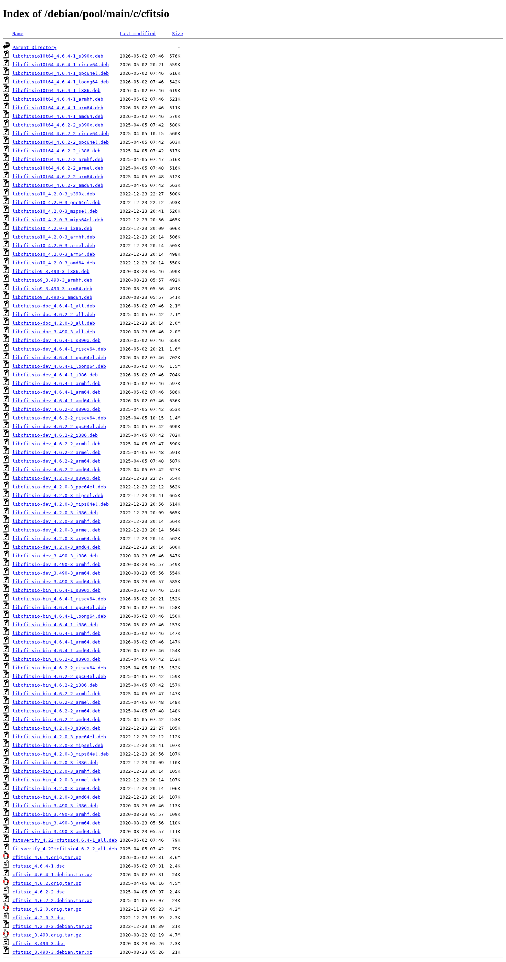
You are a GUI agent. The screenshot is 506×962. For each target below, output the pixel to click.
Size (177, 33)
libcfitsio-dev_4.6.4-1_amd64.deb (56, 400)
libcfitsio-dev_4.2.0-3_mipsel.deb (57, 495)
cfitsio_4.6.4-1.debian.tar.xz (52, 874)
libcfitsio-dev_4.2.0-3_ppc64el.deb (59, 486)
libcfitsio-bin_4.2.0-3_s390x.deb (56, 728)
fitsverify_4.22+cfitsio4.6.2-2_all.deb (64, 848)
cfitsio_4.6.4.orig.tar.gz (46, 857)
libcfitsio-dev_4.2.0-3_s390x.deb (56, 478)
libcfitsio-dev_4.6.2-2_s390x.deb (56, 409)
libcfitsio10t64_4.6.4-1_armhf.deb (57, 99)
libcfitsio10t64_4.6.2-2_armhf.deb (57, 159)
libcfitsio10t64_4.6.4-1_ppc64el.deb (60, 73)
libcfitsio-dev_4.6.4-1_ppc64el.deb (59, 357)
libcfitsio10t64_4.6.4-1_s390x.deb (57, 56)
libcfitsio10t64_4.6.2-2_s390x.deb (57, 125)
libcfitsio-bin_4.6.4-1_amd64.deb (56, 650)
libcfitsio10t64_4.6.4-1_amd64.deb (57, 116)
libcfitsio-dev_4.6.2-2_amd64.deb (56, 469)
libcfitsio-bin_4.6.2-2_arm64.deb (56, 710)
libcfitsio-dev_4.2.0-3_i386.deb (55, 512)
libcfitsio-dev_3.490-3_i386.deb (55, 555)
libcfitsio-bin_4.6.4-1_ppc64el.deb (59, 607)
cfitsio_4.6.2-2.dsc (38, 891)
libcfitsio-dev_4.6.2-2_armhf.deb (56, 443)
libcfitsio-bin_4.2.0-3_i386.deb (55, 762)
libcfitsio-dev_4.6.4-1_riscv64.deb (59, 349)
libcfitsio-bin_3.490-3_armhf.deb (56, 814)
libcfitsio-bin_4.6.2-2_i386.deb (55, 685)
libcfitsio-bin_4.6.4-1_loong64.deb (59, 616)
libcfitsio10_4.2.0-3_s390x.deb (53, 193)
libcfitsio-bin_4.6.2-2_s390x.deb (56, 659)
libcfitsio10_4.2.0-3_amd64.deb (53, 262)
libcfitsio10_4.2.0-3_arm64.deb (53, 254)
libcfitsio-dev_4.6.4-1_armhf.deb (56, 383)
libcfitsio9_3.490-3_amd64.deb (52, 297)
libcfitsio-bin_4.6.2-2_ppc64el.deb (59, 676)
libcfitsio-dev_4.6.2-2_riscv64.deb (59, 418)
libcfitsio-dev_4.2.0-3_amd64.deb (56, 547)
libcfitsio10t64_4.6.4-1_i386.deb (56, 90)
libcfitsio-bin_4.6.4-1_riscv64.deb (59, 598)
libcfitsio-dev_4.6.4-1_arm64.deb (56, 392)
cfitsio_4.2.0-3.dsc (38, 917)
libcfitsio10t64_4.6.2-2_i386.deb (56, 150)
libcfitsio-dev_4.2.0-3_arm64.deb (56, 538)
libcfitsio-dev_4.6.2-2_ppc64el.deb (59, 426)
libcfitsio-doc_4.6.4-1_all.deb (53, 305)
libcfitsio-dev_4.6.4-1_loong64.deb (59, 366)
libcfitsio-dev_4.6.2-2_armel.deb (56, 452)
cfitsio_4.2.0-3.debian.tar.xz (52, 926)
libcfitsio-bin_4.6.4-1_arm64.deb (56, 642)
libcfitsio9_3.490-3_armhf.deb (52, 280)
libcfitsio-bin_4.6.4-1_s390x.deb (56, 590)
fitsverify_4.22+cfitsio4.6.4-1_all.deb (64, 840)
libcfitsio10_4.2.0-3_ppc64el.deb (56, 202)
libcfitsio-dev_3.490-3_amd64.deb (56, 581)
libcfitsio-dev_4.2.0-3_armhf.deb (56, 521)
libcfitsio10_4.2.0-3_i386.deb (52, 228)
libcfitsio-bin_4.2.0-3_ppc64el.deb (59, 736)
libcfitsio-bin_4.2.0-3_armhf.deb (56, 771)
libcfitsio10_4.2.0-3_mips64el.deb (57, 219)
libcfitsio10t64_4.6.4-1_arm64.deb (57, 107)
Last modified (138, 33)
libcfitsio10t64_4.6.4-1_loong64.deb (60, 81)
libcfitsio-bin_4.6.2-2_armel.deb (56, 702)
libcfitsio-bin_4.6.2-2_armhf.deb (56, 693)
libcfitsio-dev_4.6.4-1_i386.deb (55, 374)
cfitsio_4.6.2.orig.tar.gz (46, 883)
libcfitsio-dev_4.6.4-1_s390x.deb (56, 340)
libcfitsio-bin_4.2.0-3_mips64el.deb (60, 754)
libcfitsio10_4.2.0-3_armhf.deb (53, 237)
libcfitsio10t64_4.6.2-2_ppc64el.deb (60, 142)
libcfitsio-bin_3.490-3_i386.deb (55, 805)
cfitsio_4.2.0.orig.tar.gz (46, 909)
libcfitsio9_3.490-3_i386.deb (50, 271)
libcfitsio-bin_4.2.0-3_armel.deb (56, 779)
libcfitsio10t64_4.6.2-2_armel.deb (57, 168)
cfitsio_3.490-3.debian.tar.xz (52, 952)
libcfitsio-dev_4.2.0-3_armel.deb (56, 530)
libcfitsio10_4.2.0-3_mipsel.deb (55, 211)
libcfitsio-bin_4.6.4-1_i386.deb (55, 624)
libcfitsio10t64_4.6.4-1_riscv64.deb (60, 64)
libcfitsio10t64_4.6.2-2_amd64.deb (57, 185)
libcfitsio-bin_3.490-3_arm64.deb (56, 823)
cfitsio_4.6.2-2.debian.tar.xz (52, 900)
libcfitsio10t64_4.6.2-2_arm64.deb (57, 176)
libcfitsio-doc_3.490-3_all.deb (53, 331)
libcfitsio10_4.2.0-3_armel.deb (53, 245)
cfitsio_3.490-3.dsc (38, 943)
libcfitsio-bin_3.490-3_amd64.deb (56, 831)
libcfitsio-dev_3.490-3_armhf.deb (56, 564)
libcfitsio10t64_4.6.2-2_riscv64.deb (60, 133)
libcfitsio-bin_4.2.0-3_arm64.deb (56, 788)
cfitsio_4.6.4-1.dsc (38, 866)
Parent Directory (34, 47)
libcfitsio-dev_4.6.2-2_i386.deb (55, 435)
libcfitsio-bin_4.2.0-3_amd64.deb (56, 797)
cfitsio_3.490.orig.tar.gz (46, 935)
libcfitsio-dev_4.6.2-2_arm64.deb (56, 461)
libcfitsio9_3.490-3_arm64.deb (52, 288)
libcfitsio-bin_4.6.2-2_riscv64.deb (59, 667)
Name (17, 33)
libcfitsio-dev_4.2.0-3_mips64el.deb (60, 504)
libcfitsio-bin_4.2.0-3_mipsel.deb (57, 745)
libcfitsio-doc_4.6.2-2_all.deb (53, 314)
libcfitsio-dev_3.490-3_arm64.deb (56, 573)
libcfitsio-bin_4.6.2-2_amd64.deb (56, 719)
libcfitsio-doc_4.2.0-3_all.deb (53, 323)
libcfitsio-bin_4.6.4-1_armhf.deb (56, 633)
